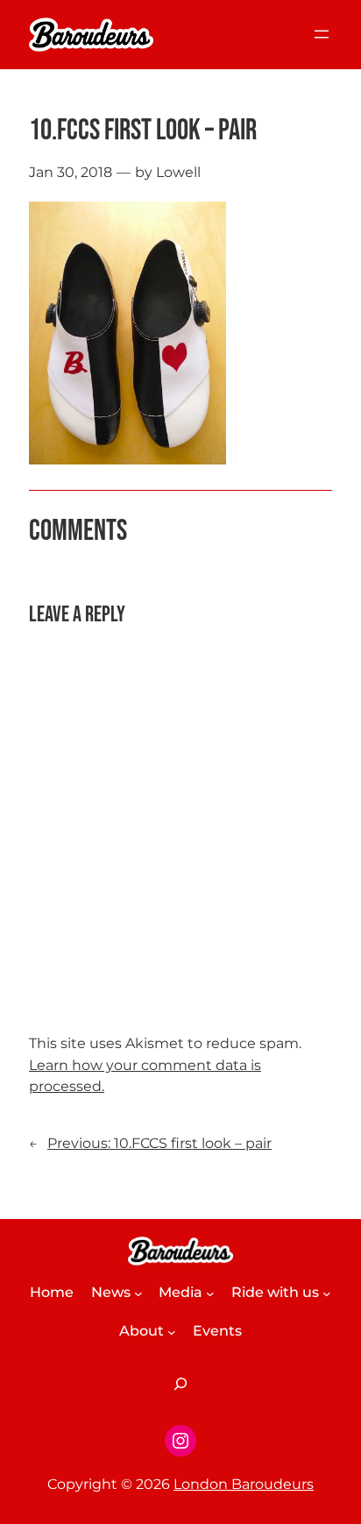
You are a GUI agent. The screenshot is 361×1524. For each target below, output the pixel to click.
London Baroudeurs (243, 1484)
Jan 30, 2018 (70, 172)
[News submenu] (138, 1293)
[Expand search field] (180, 1383)
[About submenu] (171, 1332)
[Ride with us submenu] (326, 1293)
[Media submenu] (210, 1293)
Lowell (178, 172)
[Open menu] (321, 34)
